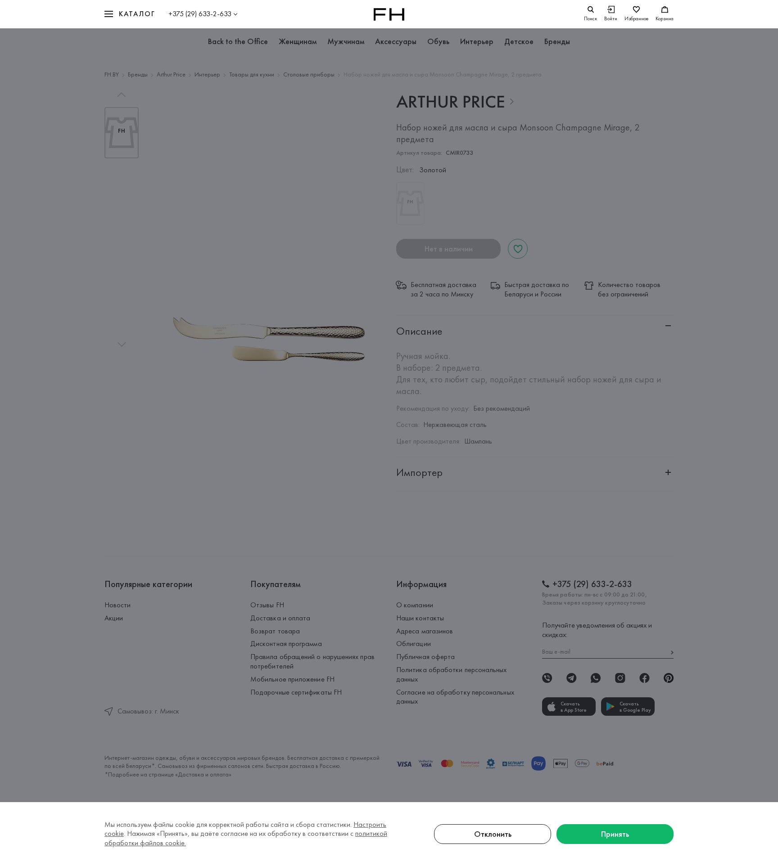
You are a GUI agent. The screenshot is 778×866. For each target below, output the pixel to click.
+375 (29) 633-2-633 (199, 13)
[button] (129, 14)
